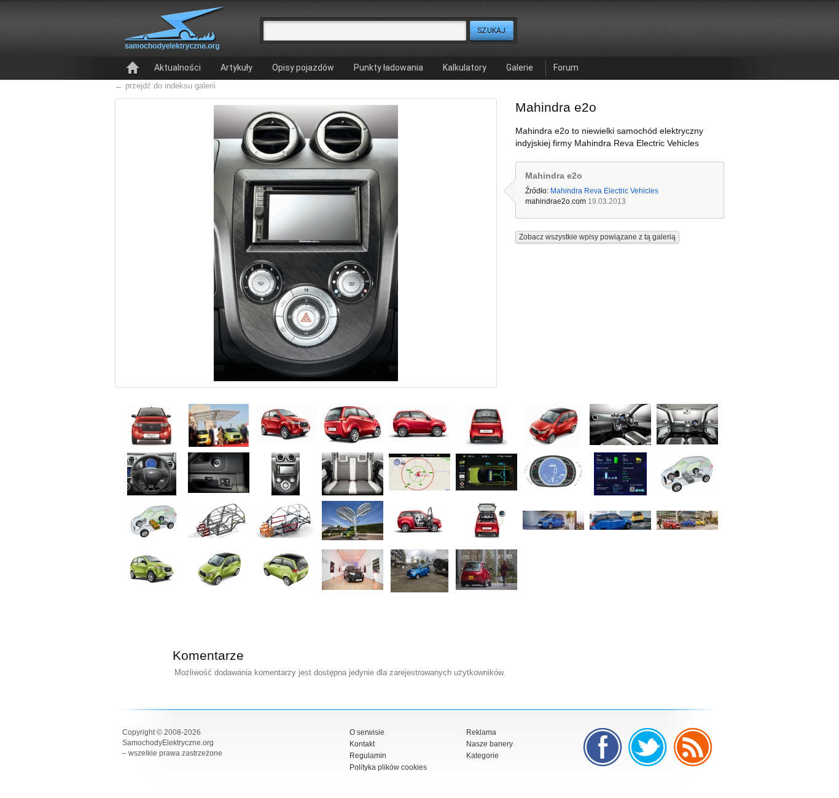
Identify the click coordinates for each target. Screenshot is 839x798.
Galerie (519, 67)
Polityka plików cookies (388, 767)
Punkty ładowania (388, 67)
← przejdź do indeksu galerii (165, 85)
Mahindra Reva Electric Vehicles (604, 191)
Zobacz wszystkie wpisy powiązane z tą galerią (597, 237)
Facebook (602, 747)
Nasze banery (489, 744)
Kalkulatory (464, 67)
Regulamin (367, 755)
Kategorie (482, 755)
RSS (693, 747)
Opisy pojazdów (303, 67)
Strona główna (132, 68)
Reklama (481, 732)
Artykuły (236, 67)
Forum (566, 67)
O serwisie (366, 732)
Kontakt (362, 744)
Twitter (648, 747)
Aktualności (177, 67)
